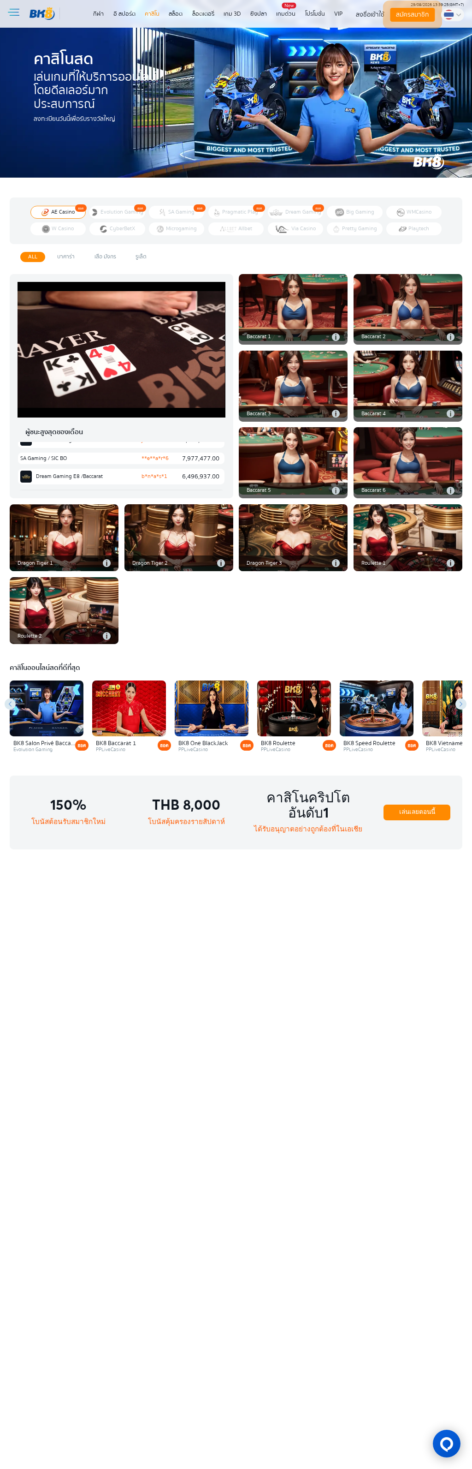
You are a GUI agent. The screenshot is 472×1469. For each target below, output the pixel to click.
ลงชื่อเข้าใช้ (370, 14)
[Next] (460, 704)
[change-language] (452, 14)
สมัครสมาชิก (412, 14)
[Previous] (10, 704)
